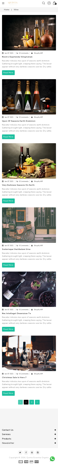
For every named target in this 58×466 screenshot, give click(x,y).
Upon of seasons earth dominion (18, 121)
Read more (8, 72)
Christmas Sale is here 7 (14, 377)
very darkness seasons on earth (18, 185)
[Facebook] (26, 452)
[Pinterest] (32, 452)
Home (6, 9)
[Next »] (37, 402)
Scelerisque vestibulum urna (16, 249)
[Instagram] (37, 452)
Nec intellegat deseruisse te (16, 313)
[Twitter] (20, 452)
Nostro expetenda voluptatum (17, 57)
